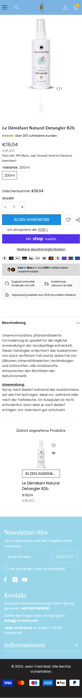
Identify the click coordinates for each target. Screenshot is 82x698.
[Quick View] (53, 453)
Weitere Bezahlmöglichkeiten (41, 249)
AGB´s (43, 229)
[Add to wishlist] (68, 219)
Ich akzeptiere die (22, 230)
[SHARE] (77, 220)
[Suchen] (16, 7)
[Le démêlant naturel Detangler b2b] (41, 454)
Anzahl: (8, 198)
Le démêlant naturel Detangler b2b (41, 485)
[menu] (4, 7)
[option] (41, 54)
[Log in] (65, 7)
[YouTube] (24, 579)
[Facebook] (5, 579)
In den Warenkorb (31, 219)
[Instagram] (15, 579)
